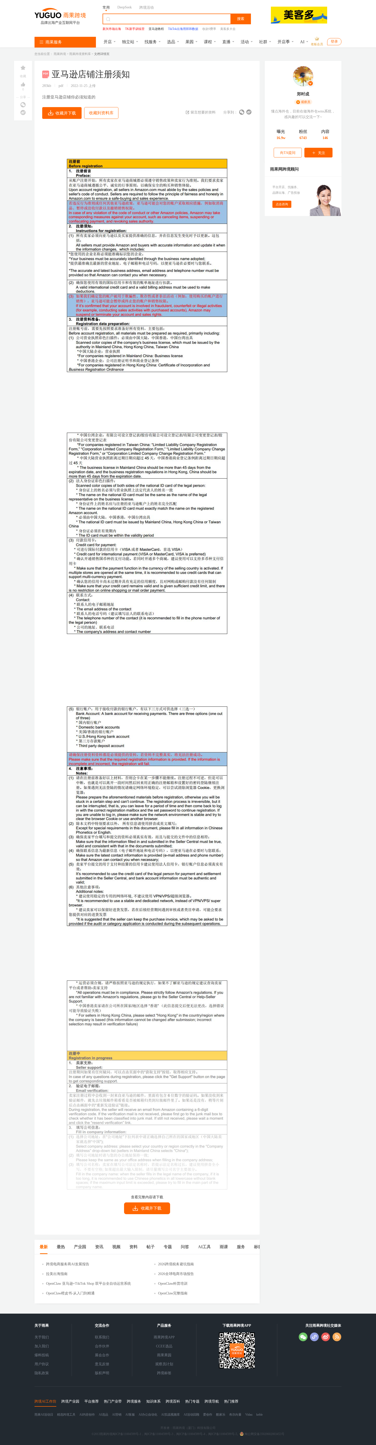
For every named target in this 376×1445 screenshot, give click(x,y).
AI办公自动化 (148, 1414)
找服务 (151, 42)
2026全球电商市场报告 (176, 1274)
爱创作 (207, 1414)
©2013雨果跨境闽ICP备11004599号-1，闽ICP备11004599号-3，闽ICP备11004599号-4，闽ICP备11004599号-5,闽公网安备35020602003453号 (188, 1434)
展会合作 (102, 1355)
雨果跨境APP (164, 1337)
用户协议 (42, 1364)
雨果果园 (164, 1355)
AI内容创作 (87, 1414)
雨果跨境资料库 (80, 54)
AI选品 (103, 1414)
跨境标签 (164, 1373)
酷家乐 (220, 1414)
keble (259, 1414)
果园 (189, 42)
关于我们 (42, 1337)
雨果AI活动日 (44, 1414)
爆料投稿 (42, 1355)
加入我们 (42, 1346)
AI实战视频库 (170, 1414)
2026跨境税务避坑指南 (176, 1264)
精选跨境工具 (66, 1414)
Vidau (248, 1414)
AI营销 (116, 1414)
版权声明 (102, 1373)
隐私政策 (42, 1373)
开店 (108, 42)
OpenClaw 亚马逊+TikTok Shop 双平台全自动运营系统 (88, 1283)
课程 (208, 42)
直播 (226, 42)
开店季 (284, 42)
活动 (245, 42)
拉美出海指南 (57, 1274)
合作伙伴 (102, 1346)
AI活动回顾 (191, 1414)
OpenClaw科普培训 (172, 1283)
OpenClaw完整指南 (172, 1293)
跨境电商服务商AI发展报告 (67, 1264)
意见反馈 (102, 1364)
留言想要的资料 (203, 112)
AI (302, 42)
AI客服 (130, 1414)
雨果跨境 (60, 54)
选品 (171, 42)
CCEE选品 (164, 1346)
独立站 (128, 42)
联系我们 (102, 1337)
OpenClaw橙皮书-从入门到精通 (70, 1293)
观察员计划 (164, 1364)
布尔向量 (235, 1414)
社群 (263, 42)
